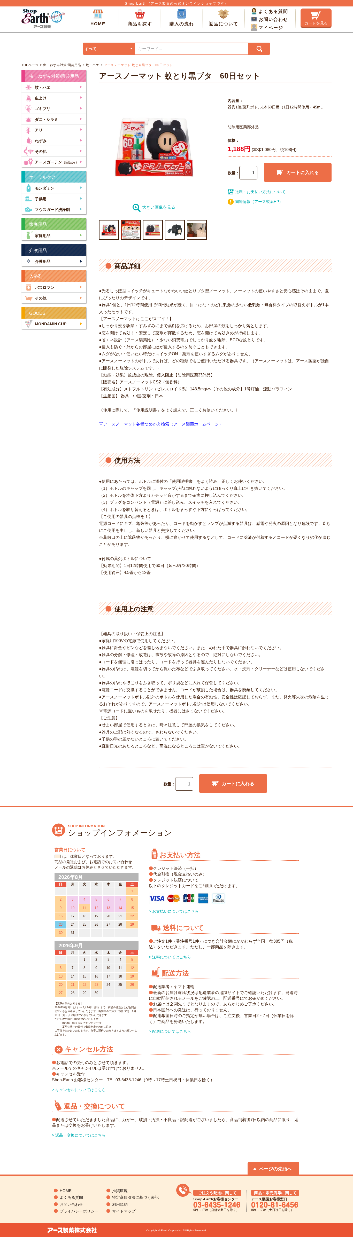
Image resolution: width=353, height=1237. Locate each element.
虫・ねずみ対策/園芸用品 (61, 65)
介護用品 (42, 261)
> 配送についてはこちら (170, 1031)
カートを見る (316, 23)
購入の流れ (182, 23)
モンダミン (44, 188)
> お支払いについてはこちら (174, 911)
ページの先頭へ (275, 1168)
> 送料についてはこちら (170, 957)
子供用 (41, 198)
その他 (41, 151)
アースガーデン (57, 162)
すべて (90, 48)
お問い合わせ (273, 19)
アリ (39, 130)
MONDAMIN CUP (50, 324)
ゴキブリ (42, 108)
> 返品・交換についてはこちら (79, 1135)
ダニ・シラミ (46, 119)
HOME (97, 23)
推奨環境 (120, 1190)
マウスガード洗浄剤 (52, 209)
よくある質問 (273, 11)
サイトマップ (123, 1211)
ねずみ (41, 140)
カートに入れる (302, 172)
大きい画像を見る (158, 207)
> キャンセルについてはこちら (79, 1090)
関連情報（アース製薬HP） (259, 201)
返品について (223, 23)
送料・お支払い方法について (260, 192)
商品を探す (140, 23)
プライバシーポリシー (79, 1211)
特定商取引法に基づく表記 (135, 1197)
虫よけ (41, 98)
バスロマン (44, 287)
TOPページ (30, 65)
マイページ (271, 27)
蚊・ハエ (92, 65)
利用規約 (120, 1204)
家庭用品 (42, 235)
